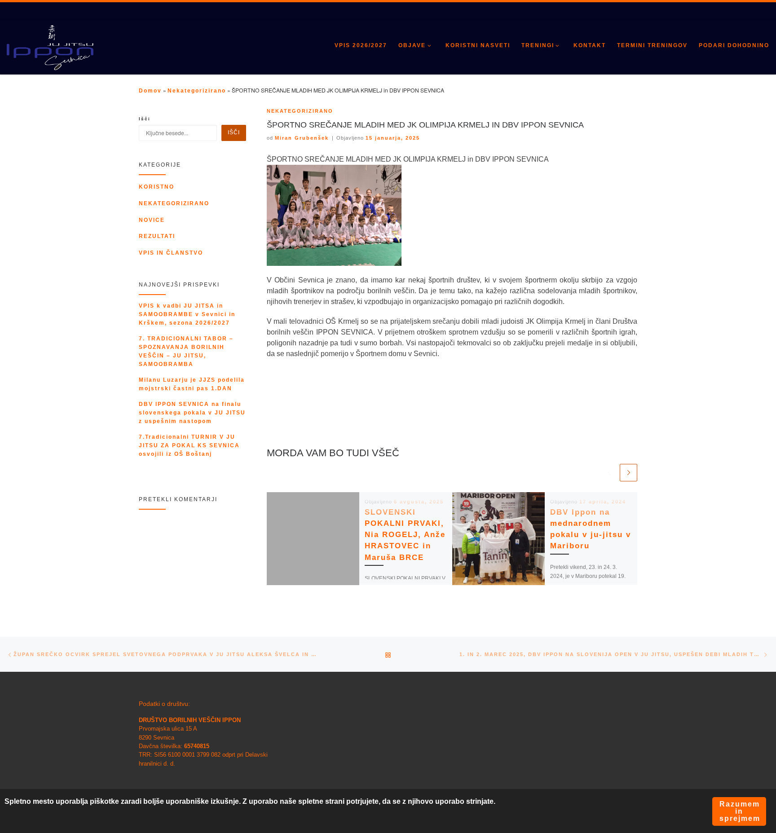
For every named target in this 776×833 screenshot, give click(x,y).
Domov (150, 91)
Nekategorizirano (197, 91)
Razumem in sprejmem (739, 811)
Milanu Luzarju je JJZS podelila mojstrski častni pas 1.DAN (192, 384)
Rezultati (157, 236)
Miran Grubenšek (302, 138)
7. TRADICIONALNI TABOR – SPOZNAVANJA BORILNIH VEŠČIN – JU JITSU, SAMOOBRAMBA (186, 351)
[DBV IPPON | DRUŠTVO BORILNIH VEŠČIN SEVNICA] (50, 48)
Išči (144, 118)
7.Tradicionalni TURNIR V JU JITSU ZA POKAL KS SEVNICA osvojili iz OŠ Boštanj (189, 445)
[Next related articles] (628, 472)
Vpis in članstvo (171, 253)
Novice (152, 220)
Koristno (156, 187)
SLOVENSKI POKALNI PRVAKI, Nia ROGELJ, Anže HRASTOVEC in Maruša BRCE (405, 535)
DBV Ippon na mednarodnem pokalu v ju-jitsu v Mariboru (590, 529)
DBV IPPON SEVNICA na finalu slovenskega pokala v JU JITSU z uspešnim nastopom (192, 412)
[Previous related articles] (609, 472)
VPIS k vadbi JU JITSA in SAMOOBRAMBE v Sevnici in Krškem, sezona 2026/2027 (187, 314)
